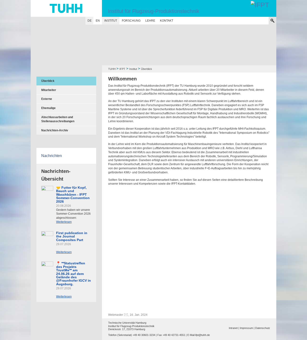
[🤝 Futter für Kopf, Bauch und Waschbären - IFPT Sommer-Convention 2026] (47, 189)
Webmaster (115, 314)
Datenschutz (262, 328)
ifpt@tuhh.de (202, 335)
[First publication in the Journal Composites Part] (47, 234)
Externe (46, 99)
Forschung (131, 20)
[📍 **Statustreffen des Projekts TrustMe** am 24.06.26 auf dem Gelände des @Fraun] (47, 266)
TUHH (112, 68)
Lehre (150, 20)
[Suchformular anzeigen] (272, 20)
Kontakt (166, 20)
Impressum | (247, 328)
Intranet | (234, 328)
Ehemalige (48, 108)
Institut (110, 20)
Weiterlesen (64, 222)
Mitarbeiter (48, 90)
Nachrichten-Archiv (54, 130)
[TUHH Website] (66, 8)
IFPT (122, 68)
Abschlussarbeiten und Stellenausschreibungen (57, 119)
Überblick (47, 81)
